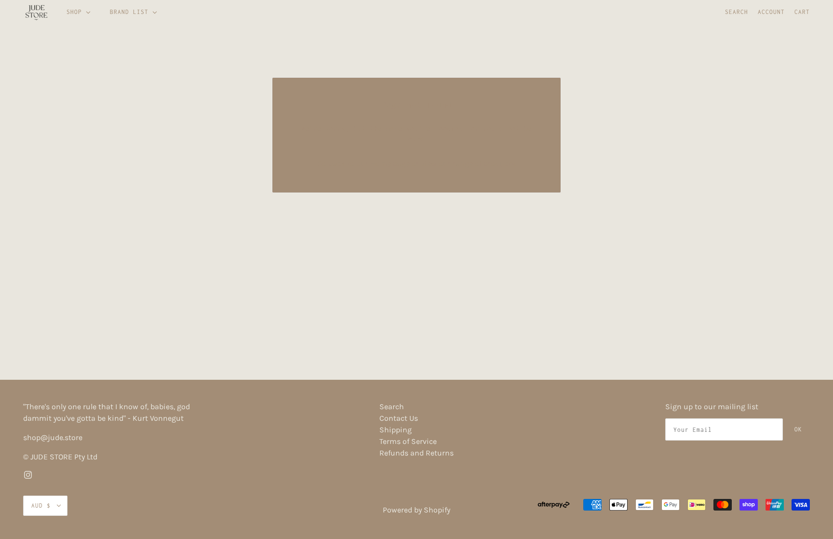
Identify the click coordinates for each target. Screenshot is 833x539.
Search (736, 12)
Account (771, 12)
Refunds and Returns (416, 452)
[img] (28, 474)
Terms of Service (408, 441)
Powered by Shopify (416, 509)
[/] (36, 12)
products (499, 163)
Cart (802, 12)
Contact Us (398, 418)
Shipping (395, 429)
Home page (390, 163)
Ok (798, 429)
